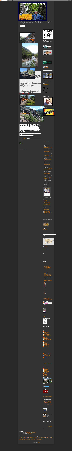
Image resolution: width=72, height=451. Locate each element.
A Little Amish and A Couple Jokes (47, 274)
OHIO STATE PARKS (37, 437)
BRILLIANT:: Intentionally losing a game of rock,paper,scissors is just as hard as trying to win (48, 155)
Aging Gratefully (45, 331)
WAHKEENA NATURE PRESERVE (47, 298)
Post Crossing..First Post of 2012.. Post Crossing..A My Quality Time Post (48, 151)
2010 (44, 292)
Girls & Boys (45, 273)
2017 (44, 286)
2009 (44, 293)
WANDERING (41, 436)
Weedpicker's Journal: (46, 371)
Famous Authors (28, 438)
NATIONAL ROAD (33, 438)
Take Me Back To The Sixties (46, 316)
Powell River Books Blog (46, 357)
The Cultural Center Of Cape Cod (47, 206)
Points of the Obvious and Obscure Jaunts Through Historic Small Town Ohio (48, 356)
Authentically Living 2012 (46, 332)
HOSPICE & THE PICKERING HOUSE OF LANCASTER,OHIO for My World (48, 173)
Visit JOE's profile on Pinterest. (46, 141)
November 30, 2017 (30, 433)
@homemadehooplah (34, 432)
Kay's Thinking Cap (46, 345)
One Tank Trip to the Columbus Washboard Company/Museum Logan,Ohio (48, 164)
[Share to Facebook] (29, 138)
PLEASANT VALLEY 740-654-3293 (47, 402)
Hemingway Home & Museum (47, 213)
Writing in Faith (45, 375)
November (45, 281)
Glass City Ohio (45, 343)
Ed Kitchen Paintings (46, 341)
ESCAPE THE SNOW (41, 438)
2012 (44, 290)
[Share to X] (28, 138)
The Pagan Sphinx (46, 369)
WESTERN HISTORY (42, 437)
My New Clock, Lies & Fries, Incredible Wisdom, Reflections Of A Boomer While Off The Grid (48, 160)
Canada (22, 439)
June (44, 283)
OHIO (46, 436)
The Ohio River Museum (46, 209)
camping (23, 438)
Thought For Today (48, 437)
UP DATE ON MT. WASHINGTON (39, 439)
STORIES (27, 437)
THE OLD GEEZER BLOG (46, 368)
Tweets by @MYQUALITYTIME (46, 84)
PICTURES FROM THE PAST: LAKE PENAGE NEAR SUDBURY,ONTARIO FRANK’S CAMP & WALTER (47, 178)
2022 (44, 263)
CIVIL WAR (37, 438)
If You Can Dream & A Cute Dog (47, 267)
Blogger (39, 442)
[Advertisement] (30, 146)
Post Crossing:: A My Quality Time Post (47, 147)
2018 (44, 285)
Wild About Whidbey (46, 372)
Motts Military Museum (46, 200)
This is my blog (45, 370)
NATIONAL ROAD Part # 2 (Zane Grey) (48, 212)
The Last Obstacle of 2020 (47, 269)
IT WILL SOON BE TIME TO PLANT (29, 439)
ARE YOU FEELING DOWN (22, 437)
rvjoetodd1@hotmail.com (47, 422)
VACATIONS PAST (50, 436)
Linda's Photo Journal (46, 346)
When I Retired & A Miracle (47, 268)
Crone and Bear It (46, 338)
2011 (44, 291)
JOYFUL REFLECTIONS (46, 344)
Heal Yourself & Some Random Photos (48, 280)
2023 (44, 262)
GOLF (25, 438)
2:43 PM (22, 143)
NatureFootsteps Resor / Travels (47, 353)
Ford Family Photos (46, 342)
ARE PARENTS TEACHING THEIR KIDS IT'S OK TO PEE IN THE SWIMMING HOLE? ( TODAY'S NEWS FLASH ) (48, 169)
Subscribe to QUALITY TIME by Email (47, 81)
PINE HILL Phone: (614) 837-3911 (47, 401)
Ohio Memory (45, 354)
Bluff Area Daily (45, 333)
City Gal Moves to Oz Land (47, 334)
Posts (21, 25)
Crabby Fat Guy (45, 337)
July (44, 282)
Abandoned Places (46, 272)
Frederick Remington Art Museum (47, 202)
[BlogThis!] (27, 138)
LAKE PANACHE (33, 439)
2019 (44, 284)
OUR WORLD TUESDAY (47, 438)
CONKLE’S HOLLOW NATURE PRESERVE (48, 299)
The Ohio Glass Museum (46, 205)
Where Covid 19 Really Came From (47, 275)
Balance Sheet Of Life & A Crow (47, 266)
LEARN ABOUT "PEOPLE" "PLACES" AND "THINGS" (28, 436)
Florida (24, 439)
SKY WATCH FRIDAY (31, 437)
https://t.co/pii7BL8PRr (28, 432)
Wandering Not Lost (45, 218)
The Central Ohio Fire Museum (47, 204)
